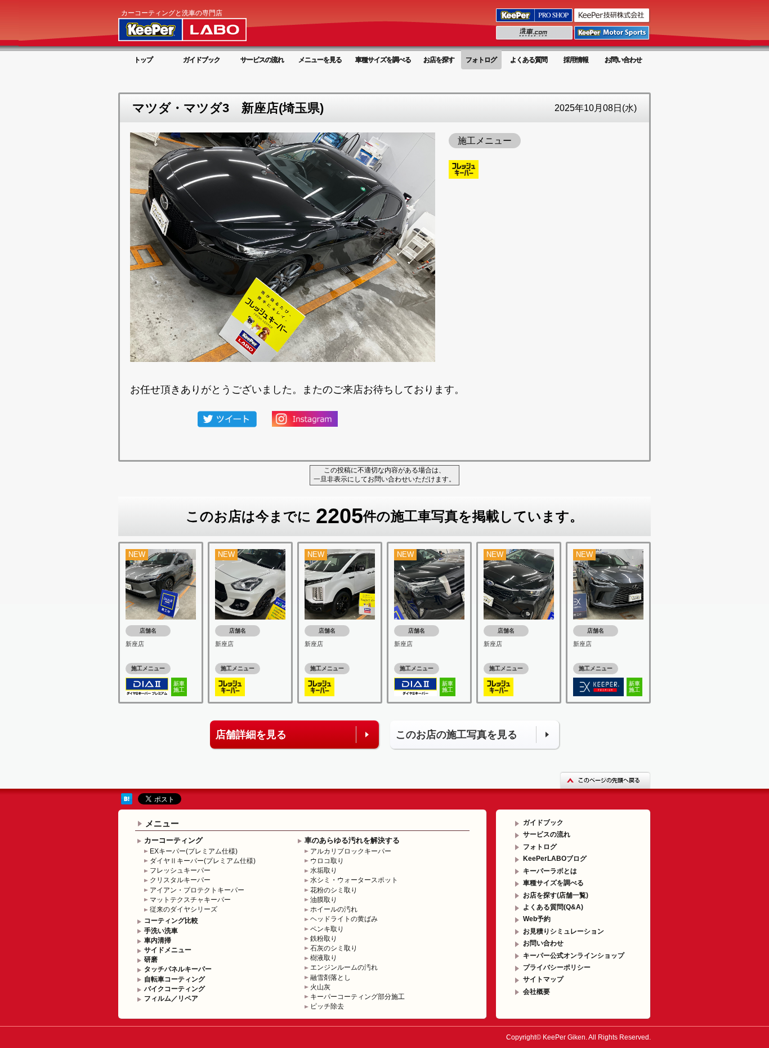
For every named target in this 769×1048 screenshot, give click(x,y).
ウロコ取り (327, 861)
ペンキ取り (327, 929)
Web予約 (537, 919)
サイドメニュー (167, 950)
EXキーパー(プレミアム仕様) (194, 851)
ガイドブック (201, 60)
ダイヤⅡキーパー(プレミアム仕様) (203, 861)
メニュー (162, 823)
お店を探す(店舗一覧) (555, 895)
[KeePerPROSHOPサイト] (535, 21)
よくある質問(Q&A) (553, 907)
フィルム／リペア (171, 998)
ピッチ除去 (327, 1006)
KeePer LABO (198, 24)
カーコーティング (173, 840)
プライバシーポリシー (557, 967)
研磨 (151, 959)
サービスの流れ (262, 60)
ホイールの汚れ (333, 909)
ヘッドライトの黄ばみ (344, 919)
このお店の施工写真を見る (456, 734)
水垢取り (323, 870)
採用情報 (576, 60)
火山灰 (320, 987)
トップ (143, 60)
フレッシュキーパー (180, 870)
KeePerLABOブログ (555, 859)
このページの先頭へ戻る (605, 780)
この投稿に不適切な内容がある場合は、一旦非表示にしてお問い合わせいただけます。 (384, 474)
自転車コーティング (174, 979)
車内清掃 (157, 940)
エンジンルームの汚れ (344, 967)
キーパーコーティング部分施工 (357, 997)
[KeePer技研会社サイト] (612, 21)
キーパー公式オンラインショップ (573, 955)
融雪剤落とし (330, 977)
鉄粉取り (323, 939)
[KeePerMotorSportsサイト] (612, 39)
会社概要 (536, 992)
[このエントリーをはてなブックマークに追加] (126, 798)
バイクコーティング (174, 989)
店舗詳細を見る (251, 734)
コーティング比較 (171, 921)
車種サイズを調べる (383, 60)
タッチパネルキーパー (178, 969)
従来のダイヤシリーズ (183, 909)
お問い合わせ (623, 60)
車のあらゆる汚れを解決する (352, 840)
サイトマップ (543, 979)
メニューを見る (320, 60)
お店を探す (438, 60)
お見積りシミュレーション (563, 931)
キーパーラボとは (550, 871)
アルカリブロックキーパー (350, 851)
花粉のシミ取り (333, 890)
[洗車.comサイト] (535, 39)
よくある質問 (528, 60)
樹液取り (323, 958)
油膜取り (323, 900)
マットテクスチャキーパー (190, 900)
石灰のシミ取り (333, 948)
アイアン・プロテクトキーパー (197, 890)
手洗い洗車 (161, 931)
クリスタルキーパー (180, 880)
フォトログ (481, 60)
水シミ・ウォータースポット (354, 880)
